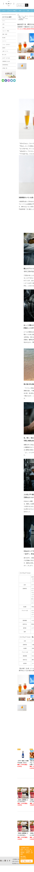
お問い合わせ (15, 861)
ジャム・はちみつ (6, 44)
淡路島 (24, 17)
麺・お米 (4, 54)
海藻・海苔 (4, 34)
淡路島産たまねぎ (6, 61)
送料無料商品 (20, 19)
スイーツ (4, 41)
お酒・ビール (20, 16)
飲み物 (3, 37)
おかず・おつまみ (6, 58)
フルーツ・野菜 (12, 10)
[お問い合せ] (14, 81)
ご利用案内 (14, 859)
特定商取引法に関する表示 (18, 863)
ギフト (4, 10)
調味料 (3, 47)
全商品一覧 (4, 68)
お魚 (28, 10)
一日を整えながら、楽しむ (23, 18)
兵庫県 (19, 17)
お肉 (20, 10)
